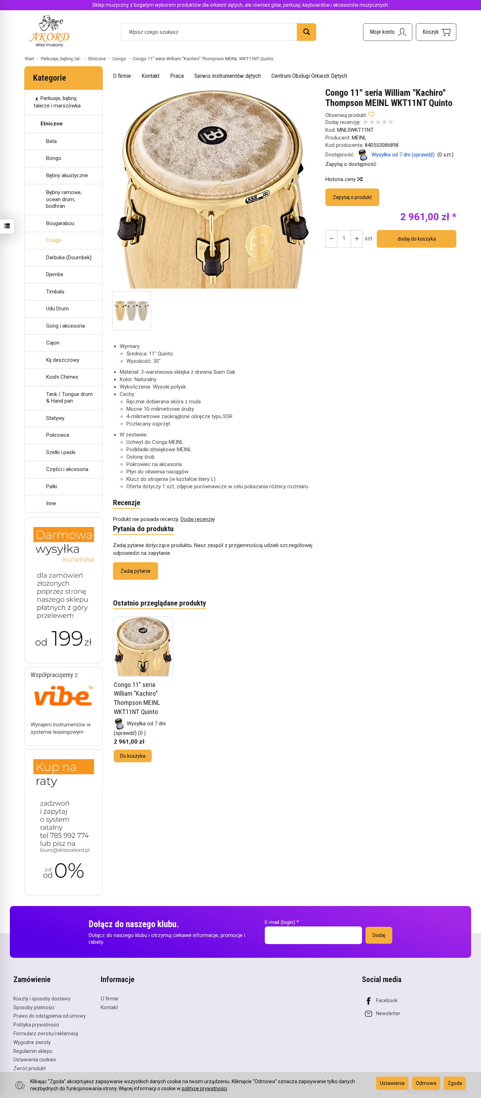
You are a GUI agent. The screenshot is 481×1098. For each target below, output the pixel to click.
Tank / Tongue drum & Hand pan (69, 397)
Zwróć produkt (29, 1068)
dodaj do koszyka (417, 239)
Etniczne (51, 123)
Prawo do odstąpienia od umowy (49, 1016)
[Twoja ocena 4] (384, 122)
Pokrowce (57, 435)
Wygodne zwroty (32, 1042)
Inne (51, 503)
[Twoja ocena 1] (365, 122)
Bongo (53, 158)
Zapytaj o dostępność (350, 164)
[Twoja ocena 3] (378, 122)
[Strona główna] (49, 30)
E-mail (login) (280, 922)
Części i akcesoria (67, 469)
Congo (54, 240)
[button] (213, 189)
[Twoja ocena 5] (391, 122)
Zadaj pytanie (135, 571)
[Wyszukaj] (306, 32)
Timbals (55, 292)
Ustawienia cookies (34, 1059)
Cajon (53, 343)
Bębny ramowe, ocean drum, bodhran (64, 199)
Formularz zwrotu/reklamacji (45, 1033)
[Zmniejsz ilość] (357, 239)
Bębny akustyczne (67, 175)
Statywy (55, 418)
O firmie (122, 75)
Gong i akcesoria (65, 326)
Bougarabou (60, 223)
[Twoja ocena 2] (372, 122)
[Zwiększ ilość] (331, 239)
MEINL (359, 138)
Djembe (54, 274)
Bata (51, 141)
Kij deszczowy (62, 360)
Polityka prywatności (36, 1025)
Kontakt (151, 75)
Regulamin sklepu (32, 1051)
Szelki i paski (60, 452)
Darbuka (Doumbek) (69, 257)
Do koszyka (132, 756)
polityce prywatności (204, 1088)
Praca (177, 75)
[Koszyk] (436, 32)
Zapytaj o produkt (352, 197)
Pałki (51, 486)
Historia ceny (341, 179)
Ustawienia (392, 1083)
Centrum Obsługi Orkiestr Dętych (309, 75)
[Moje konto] (387, 32)
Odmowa (426, 1083)
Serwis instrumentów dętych (227, 75)
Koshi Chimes (62, 377)
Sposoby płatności (33, 1007)
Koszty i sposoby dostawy (41, 998)
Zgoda (455, 1083)
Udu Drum (57, 308)
